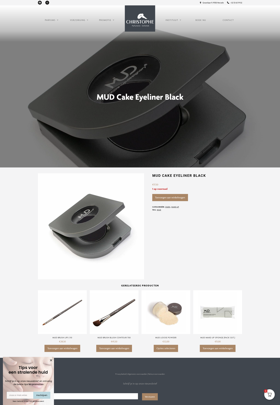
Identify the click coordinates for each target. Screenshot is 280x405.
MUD (159, 210)
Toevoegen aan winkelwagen (170, 197)
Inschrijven (41, 395)
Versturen (150, 396)
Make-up (175, 207)
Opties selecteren (165, 348)
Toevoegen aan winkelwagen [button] (62, 348)
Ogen (167, 207)
